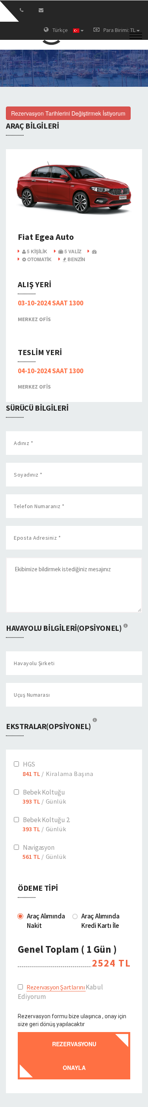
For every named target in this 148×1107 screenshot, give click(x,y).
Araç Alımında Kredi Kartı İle (100, 921)
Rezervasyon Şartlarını (56, 987)
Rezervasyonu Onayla (74, 1055)
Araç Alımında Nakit (46, 921)
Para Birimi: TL (120, 30)
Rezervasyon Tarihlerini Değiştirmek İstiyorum (68, 113)
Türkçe (60, 30)
